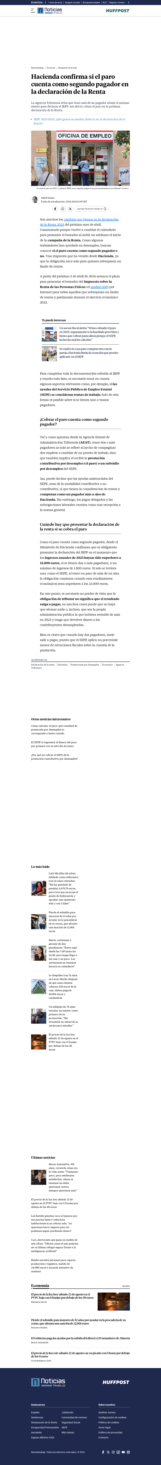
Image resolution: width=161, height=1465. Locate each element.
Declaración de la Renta (44, 1422)
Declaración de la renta (43, 664)
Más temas (68, 1432)
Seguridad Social (71, 1422)
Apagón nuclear (72, 2)
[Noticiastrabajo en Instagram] (113, 1452)
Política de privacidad (110, 1432)
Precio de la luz (55, 2)
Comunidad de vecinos (74, 1417)
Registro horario (117, 2)
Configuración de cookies (112, 1417)
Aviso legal (104, 1427)
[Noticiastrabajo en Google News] (128, 1452)
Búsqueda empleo (91, 2)
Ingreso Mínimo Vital (42, 1437)
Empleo (35, 1412)
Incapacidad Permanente (45, 1427)
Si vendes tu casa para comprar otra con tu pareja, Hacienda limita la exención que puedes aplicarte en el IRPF (88, 352)
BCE (105, 2)
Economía (107, 664)
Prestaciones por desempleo (85, 664)
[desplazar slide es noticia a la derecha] (128, 2)
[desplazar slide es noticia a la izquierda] (45, 2)
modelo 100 (99, 287)
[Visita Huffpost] (117, 10)
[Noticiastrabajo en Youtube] (123, 1452)
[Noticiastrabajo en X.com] (108, 1452)
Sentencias (37, 1417)
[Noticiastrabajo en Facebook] (103, 1452)
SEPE (64, 1427)
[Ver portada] (49, 11)
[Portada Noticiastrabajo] (48, 1382)
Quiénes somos (107, 1412)
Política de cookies (108, 1422)
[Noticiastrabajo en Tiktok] (118, 1452)
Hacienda (63, 664)
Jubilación (67, 1412)
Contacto (103, 1437)
